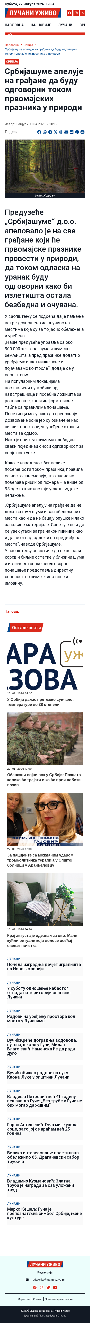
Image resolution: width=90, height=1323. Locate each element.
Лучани (65, 25)
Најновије (41, 25)
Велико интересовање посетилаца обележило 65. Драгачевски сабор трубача (43, 1157)
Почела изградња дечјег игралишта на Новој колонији (44, 966)
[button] (39, 132)
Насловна (14, 25)
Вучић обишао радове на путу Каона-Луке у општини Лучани (38, 1075)
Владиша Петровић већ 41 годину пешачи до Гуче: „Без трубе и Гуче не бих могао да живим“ (44, 1101)
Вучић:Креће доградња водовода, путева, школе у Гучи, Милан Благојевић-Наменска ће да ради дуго (42, 1047)
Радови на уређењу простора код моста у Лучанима (41, 1018)
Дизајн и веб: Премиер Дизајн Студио (45, 1315)
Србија (28, 45)
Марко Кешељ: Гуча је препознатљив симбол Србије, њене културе (44, 1213)
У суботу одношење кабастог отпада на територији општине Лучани (39, 992)
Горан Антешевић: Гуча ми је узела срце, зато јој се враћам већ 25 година (42, 1129)
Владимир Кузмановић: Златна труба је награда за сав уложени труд (40, 1185)
